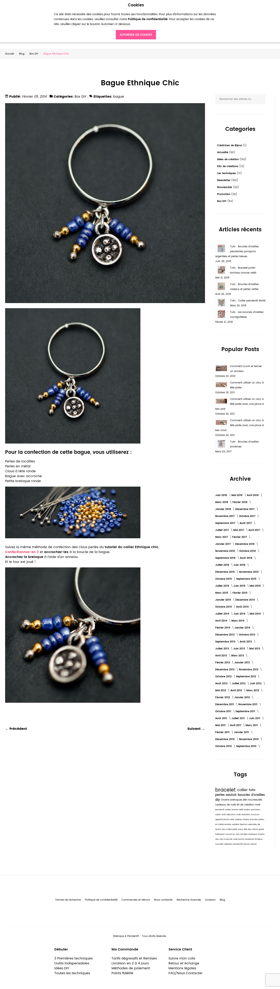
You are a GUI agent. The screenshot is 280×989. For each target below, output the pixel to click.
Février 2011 (222, 732)
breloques (236, 800)
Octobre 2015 (224, 579)
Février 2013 (223, 663)
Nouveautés (225, 187)
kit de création (246, 805)
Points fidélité (122, 973)
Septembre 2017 (225, 523)
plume (254, 844)
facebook (250, 839)
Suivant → (196, 728)
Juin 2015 (239, 586)
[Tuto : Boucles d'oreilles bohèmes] (221, 443)
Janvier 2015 (223, 600)
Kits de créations (228, 166)
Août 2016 (246, 558)
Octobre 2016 (248, 551)
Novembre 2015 (249, 572)
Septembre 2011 (246, 711)
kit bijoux (259, 839)
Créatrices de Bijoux (230, 145)
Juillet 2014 (222, 614)
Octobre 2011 (223, 711)
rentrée (228, 824)
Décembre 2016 (245, 544)
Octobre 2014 (224, 607)
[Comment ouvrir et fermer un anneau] (221, 368)
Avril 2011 (236, 725)
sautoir (232, 794)
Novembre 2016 (225, 551)
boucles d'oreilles (251, 794)
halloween (220, 834)
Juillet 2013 (222, 649)
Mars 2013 (238, 656)
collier (243, 790)
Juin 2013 (239, 649)
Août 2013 (246, 642)
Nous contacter (163, 900)
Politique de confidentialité (101, 900)
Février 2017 (240, 537)
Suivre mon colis (181, 958)
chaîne (225, 800)
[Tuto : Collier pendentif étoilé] (221, 302)
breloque (253, 834)
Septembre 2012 (246, 677)
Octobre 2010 (224, 746)
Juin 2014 (239, 614)
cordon (247, 809)
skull (223, 814)
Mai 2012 (221, 690)
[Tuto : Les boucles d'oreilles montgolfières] (221, 314)
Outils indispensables (71, 963)
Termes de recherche (68, 900)
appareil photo (222, 819)
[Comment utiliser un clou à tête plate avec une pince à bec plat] (221, 401)
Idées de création (228, 159)
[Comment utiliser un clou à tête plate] (221, 384)
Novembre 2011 (248, 704)
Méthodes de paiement (131, 968)
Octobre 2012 (223, 677)
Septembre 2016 (225, 558)
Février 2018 (240, 502)
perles (220, 794)
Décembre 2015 (225, 572)
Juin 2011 (255, 718)
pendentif (220, 809)
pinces (247, 844)
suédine (236, 824)
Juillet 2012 (239, 684)
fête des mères (251, 829)
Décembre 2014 (245, 600)
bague (118, 96)
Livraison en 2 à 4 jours (130, 963)
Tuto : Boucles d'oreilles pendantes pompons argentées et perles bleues (237, 251)
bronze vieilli (238, 809)
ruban (218, 814)
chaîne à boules (250, 819)
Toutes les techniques (72, 973)
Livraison (210, 900)
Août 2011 (221, 718)
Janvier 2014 (242, 628)
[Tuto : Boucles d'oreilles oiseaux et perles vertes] (221, 286)
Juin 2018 (221, 495)
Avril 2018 (253, 495)
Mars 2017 (222, 537)
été (245, 800)
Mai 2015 (256, 586)
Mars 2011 (252, 725)
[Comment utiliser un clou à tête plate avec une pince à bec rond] (221, 422)
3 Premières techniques (73, 958)
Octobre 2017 (247, 516)
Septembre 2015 (246, 579)
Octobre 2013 (247, 635)
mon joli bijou (242, 834)
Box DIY (34, 54)
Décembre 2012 (225, 670)
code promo (239, 839)
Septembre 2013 (225, 642)
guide (261, 829)
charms (261, 834)
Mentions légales (182, 968)
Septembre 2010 (246, 746)
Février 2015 (240, 593)
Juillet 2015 (222, 586)
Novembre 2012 (249, 670)
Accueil (9, 54)
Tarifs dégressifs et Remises (134, 958)
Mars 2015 (222, 593)
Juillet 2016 (222, 565)
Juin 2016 (239, 565)
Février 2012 (223, 697)
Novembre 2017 (225, 516)
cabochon (231, 814)
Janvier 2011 (242, 732)
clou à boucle (226, 839)
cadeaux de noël (226, 805)
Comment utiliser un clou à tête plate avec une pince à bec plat (239, 404)
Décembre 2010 (225, 739)
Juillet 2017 (222, 530)
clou (217, 839)
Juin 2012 (256, 684)
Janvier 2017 (223, 544)
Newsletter (224, 180)
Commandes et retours (136, 900)
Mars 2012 (253, 690)
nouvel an (230, 834)
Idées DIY (61, 968)
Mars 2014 (238, 621)
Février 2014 (223, 628)
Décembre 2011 (225, 704)
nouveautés (255, 800)
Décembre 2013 (225, 635)
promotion (255, 809)
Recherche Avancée (189, 900)
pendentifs (238, 844)
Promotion (224, 194)
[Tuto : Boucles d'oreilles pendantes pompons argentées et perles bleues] (221, 248)
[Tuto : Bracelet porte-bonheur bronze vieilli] (221, 270)
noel (257, 805)
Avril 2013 (221, 656)
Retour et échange (183, 963)
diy (218, 799)
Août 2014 (242, 607)
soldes (228, 809)
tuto (252, 790)
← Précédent (16, 728)
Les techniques (227, 173)
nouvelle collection (224, 844)
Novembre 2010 (249, 739)
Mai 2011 (221, 725)
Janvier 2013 (242, 663)
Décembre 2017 (245, 509)
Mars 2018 (222, 502)
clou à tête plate (230, 829)
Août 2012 (221, 684)
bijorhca (244, 824)
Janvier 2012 (242, 697)
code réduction (243, 814)
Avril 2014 (221, 621)
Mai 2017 (239, 530)
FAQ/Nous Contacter (185, 973)
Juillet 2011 (238, 718)
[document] (136, 21)
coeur (241, 829)
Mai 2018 (237, 495)
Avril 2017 (254, 530)
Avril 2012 (236, 690)
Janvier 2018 (223, 509)
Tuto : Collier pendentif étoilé (247, 301)
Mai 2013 (255, 649)
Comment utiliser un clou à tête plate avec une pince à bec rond (239, 425)
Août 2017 (246, 523)
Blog (21, 54)
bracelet (226, 790)
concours (255, 814)
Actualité (223, 152)
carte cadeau (236, 819)
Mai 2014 (256, 614)
